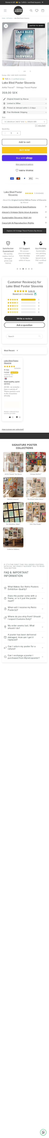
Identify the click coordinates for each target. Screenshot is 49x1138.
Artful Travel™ (8, 87)
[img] (9, 366)
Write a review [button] (24, 318)
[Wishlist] (37, 10)
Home (3, 18)
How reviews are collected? (13, 429)
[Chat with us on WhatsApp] (43, 1132)
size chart (41, 125)
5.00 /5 (31, 291)
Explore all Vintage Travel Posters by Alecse (24, 231)
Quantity (5, 129)
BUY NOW (24, 150)
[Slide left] (19, 71)
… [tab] (29, 269)
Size (3, 117)
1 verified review (18, 79)
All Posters (10, 18)
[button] (5, 10)
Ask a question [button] (24, 325)
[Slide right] (30, 71)
